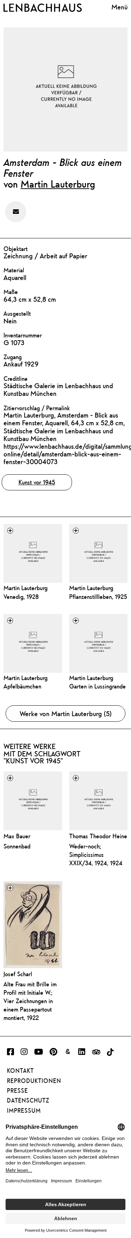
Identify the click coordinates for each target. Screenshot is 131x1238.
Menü (119, 7)
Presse (17, 1090)
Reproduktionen (34, 1081)
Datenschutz (28, 1100)
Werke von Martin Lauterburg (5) (66, 713)
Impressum (24, 1110)
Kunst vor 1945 (37, 482)
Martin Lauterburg (58, 184)
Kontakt (20, 1071)
